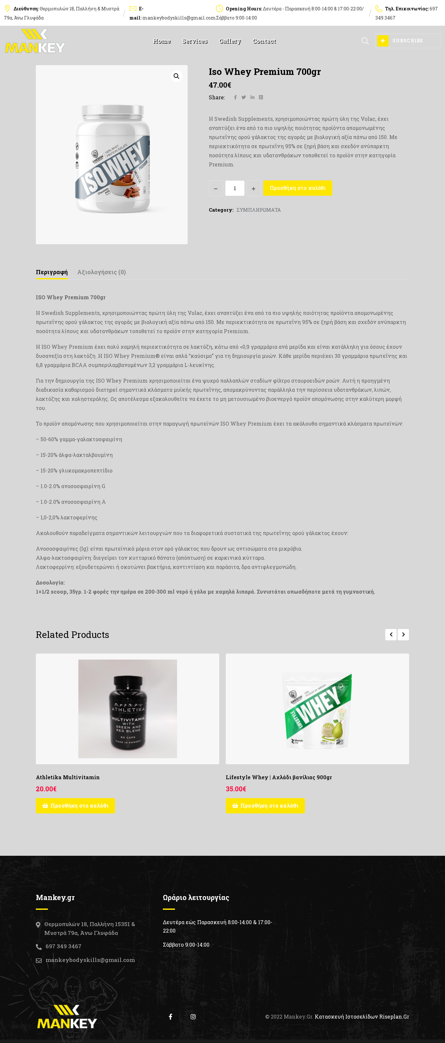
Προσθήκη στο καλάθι (298, 187)
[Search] (365, 40)
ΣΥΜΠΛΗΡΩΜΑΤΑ (259, 209)
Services (194, 41)
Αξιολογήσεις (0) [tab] (101, 272)
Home (161, 41)
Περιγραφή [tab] (52, 272)
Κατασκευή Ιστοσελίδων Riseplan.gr (362, 1016)
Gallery (230, 41)
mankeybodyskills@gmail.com (179, 18)
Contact (264, 41)
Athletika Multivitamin (68, 777)
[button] (176, 76)
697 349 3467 (63, 946)
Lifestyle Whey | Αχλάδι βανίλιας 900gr (279, 777)
